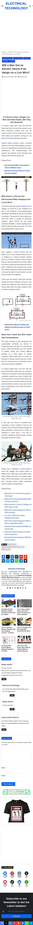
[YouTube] (18, 588)
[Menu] (2, 7)
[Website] (7, 588)
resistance (24, 206)
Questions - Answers (8, 61)
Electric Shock (12, 544)
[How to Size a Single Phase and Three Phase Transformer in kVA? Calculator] (24, 603)
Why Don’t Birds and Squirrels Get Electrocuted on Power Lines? (17, 327)
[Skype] (8, 561)
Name (3, 767)
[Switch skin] (30, 7)
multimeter (15, 469)
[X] (8, 557)
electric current (17, 279)
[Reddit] (25, 557)
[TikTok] (25, 588)
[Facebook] (3, 557)
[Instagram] (23, 588)
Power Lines (20, 547)
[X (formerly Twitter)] (26, 875)
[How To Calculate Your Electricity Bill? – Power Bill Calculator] (24, 622)
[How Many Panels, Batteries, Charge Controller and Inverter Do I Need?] (8, 603)
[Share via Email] (25, 561)
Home (5, 52)
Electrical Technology (8, 76)
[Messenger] (12, 561)
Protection (10, 52)
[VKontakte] (3, 561)
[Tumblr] (17, 557)
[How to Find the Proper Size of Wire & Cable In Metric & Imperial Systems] (24, 640)
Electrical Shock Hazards (9, 547)
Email (3, 775)
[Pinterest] (21, 557)
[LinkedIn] (12, 557)
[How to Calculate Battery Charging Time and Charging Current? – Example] (8, 622)
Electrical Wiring (7, 58)
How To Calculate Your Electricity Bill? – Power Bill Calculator (24, 629)
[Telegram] (21, 561)
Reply (3, 679)
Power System (18, 58)
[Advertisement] (16, 29)
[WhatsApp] (17, 561)
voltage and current (17, 471)
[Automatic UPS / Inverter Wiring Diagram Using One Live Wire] (8, 640)
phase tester (25, 469)
